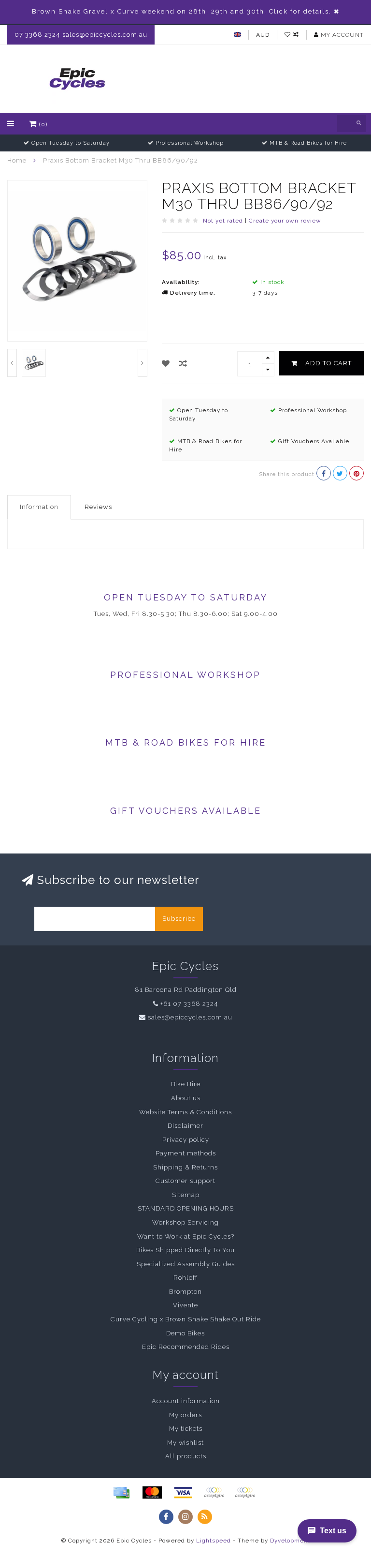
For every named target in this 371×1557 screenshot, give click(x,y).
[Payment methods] (121, 1492)
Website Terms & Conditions (185, 1112)
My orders (185, 1415)
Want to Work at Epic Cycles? (185, 1236)
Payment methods (186, 1153)
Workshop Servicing (185, 1222)
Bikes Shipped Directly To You (185, 1250)
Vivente (185, 1305)
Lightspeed (213, 1540)
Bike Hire (185, 1084)
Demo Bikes (185, 1333)
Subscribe (179, 918)
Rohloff (185, 1277)
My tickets (185, 1428)
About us (185, 1098)
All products (185, 1456)
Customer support (185, 1180)
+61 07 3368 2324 (189, 1003)
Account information (186, 1401)
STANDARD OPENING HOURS (186, 1208)
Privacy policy (185, 1139)
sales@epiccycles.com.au (190, 1017)
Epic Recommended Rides (185, 1346)
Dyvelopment (290, 1540)
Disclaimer (185, 1125)
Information (39, 506)
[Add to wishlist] (166, 363)
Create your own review (285, 220)
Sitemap (186, 1194)
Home (17, 160)
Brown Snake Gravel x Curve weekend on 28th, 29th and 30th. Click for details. (181, 11)
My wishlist (185, 1442)
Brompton (185, 1291)
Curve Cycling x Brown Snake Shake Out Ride (186, 1319)
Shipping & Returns (185, 1167)
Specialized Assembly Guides (186, 1264)
